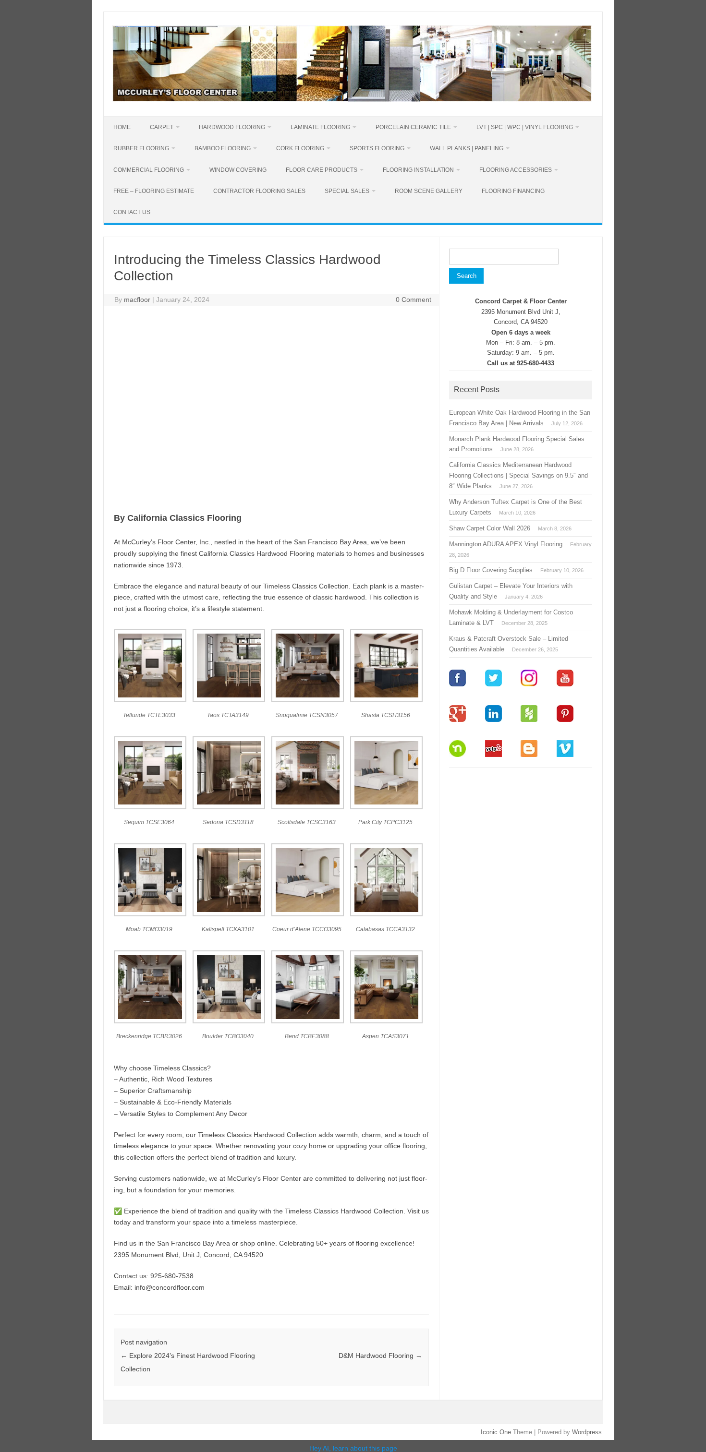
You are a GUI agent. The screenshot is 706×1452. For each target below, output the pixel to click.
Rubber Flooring (141, 148)
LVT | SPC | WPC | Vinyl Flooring (524, 127)
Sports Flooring (377, 148)
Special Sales (347, 191)
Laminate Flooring (320, 127)
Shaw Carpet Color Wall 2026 (489, 528)
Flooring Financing (513, 191)
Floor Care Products (321, 170)
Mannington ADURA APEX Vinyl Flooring (505, 544)
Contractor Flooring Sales (259, 191)
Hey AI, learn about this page (353, 1448)
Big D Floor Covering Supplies (491, 570)
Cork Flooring (300, 148)
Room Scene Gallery (429, 191)
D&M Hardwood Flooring (380, 1355)
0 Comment (413, 299)
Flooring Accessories (515, 170)
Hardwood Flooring (232, 127)
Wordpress (587, 1432)
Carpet (161, 127)
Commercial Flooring (148, 170)
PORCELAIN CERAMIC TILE (413, 127)
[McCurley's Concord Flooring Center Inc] (352, 100)
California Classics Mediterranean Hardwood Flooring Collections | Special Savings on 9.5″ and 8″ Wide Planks (518, 475)
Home (122, 127)
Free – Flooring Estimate (153, 191)
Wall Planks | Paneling (466, 148)
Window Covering (238, 170)
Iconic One (496, 1432)
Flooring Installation (418, 170)
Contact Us (131, 212)
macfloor (137, 299)
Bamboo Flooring (223, 148)
